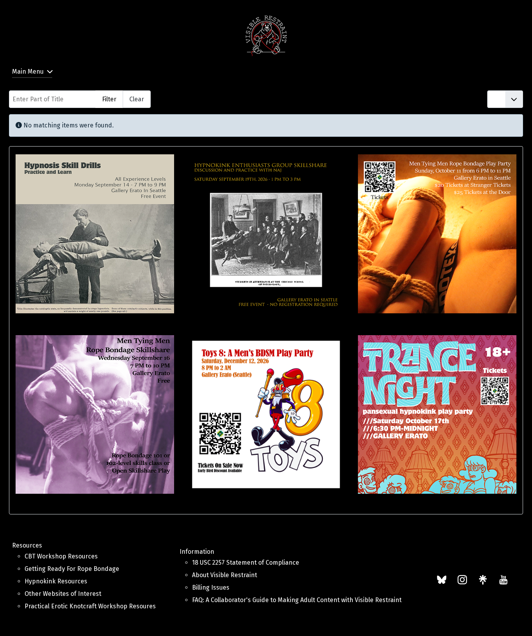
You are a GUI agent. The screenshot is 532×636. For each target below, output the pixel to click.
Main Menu (28, 71)
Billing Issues (210, 587)
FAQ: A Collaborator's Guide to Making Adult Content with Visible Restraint (297, 600)
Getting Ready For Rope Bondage (72, 568)
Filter (109, 99)
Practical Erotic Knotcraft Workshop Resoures (90, 606)
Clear (136, 99)
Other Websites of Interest (63, 593)
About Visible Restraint (224, 575)
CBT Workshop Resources (61, 556)
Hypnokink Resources (56, 581)
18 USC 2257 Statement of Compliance (245, 562)
